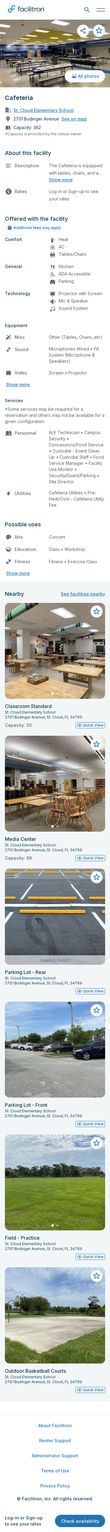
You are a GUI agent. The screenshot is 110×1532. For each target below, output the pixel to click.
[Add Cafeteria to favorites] (99, 31)
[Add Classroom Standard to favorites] (96, 611)
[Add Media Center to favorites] (96, 744)
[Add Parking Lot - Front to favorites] (96, 1010)
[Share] (83, 31)
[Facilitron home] (26, 14)
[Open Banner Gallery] (55, 53)
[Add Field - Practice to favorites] (96, 1143)
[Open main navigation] (101, 10)
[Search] (87, 10)
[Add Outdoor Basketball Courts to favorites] (96, 1276)
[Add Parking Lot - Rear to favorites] (96, 877)
